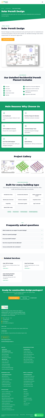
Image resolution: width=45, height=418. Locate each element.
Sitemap (31, 416)
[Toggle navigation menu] (42, 2)
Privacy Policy (22, 414)
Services (3, 347)
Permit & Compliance (28, 372)
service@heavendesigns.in (8, 323)
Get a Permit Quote (8, 39)
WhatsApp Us (5, 321)
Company (25, 389)
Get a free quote (14, 298)
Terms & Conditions (29, 414)
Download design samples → (7, 341)
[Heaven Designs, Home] (4, 2)
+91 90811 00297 (33, 298)
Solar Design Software (28, 347)
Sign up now (5, 337)
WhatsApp (25, 298)
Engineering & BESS (5, 372)
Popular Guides (4, 389)
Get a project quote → (6, 339)
